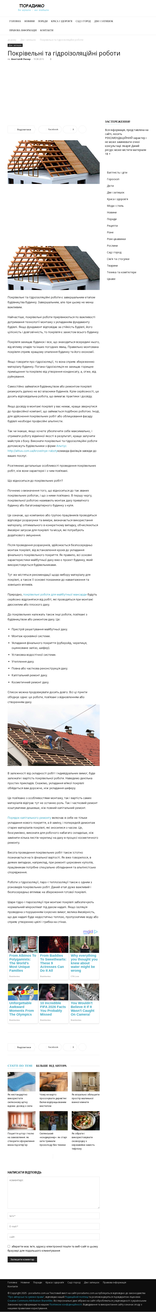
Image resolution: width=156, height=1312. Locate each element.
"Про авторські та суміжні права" (26, 1297)
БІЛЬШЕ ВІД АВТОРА (51, 1065)
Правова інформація (23, 30)
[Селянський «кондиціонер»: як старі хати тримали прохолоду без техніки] (54, 1120)
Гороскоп (113, 179)
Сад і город (83, 21)
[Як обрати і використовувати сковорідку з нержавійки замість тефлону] (86, 1120)
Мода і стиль (115, 205)
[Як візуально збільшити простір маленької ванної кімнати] (86, 1081)
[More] (82, 129)
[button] (143, 21)
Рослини (112, 245)
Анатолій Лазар (20, 59)
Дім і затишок (103, 21)
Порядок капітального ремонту (29, 818)
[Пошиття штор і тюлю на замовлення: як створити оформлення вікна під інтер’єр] (22, 1120)
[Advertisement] (78, 90)
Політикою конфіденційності (65, 1304)
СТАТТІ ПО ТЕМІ (20, 1065)
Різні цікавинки (116, 239)
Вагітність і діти (117, 172)
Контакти (46, 30)
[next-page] (56, 1156)
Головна (15, 21)
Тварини (112, 265)
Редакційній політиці (76, 1297)
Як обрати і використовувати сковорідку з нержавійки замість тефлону (83, 1141)
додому (12, 39)
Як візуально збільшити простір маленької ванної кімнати (85, 1098)
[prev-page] (50, 1156)
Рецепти (112, 225)
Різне (110, 232)
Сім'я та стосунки (118, 259)
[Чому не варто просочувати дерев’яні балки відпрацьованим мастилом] (54, 1081)
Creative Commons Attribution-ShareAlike (30, 1300)
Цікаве (111, 279)
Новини (29, 21)
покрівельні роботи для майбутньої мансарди (55, 594)
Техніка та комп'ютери (121, 272)
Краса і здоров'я (117, 199)
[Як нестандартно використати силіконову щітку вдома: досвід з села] (22, 1081)
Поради (43, 21)
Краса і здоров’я (61, 21)
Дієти (110, 186)
